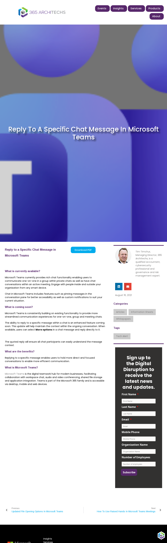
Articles (120, 312)
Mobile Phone (130, 432)
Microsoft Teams (14, 373)
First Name (129, 394)
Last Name (129, 407)
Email (125, 419)
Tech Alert (122, 336)
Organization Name (135, 444)
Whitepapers (123, 318)
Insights (47, 538)
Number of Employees (136, 457)
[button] (118, 286)
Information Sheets (142, 312)
